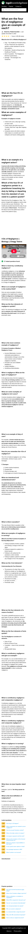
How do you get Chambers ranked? (15, 830)
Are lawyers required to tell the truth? (15, 836)
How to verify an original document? (15, 917)
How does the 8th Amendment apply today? (15, 890)
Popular (11, 6)
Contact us (18, 6)
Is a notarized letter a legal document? (15, 911)
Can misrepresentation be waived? (14, 906)
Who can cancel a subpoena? (13, 908)
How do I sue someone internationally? (15, 903)
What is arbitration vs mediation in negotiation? (14, 897)
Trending (4, 6)
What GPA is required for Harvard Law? (16, 900)
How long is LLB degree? (12, 823)
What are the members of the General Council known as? (15, 839)
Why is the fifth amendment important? (15, 914)
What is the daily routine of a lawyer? (15, 833)
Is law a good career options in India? (15, 846)
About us (9, 931)
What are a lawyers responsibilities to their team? (15, 843)
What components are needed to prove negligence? (16, 827)
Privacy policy (17, 931)
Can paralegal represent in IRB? (14, 849)
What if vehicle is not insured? (13, 852)
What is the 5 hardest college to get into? (16, 893)
